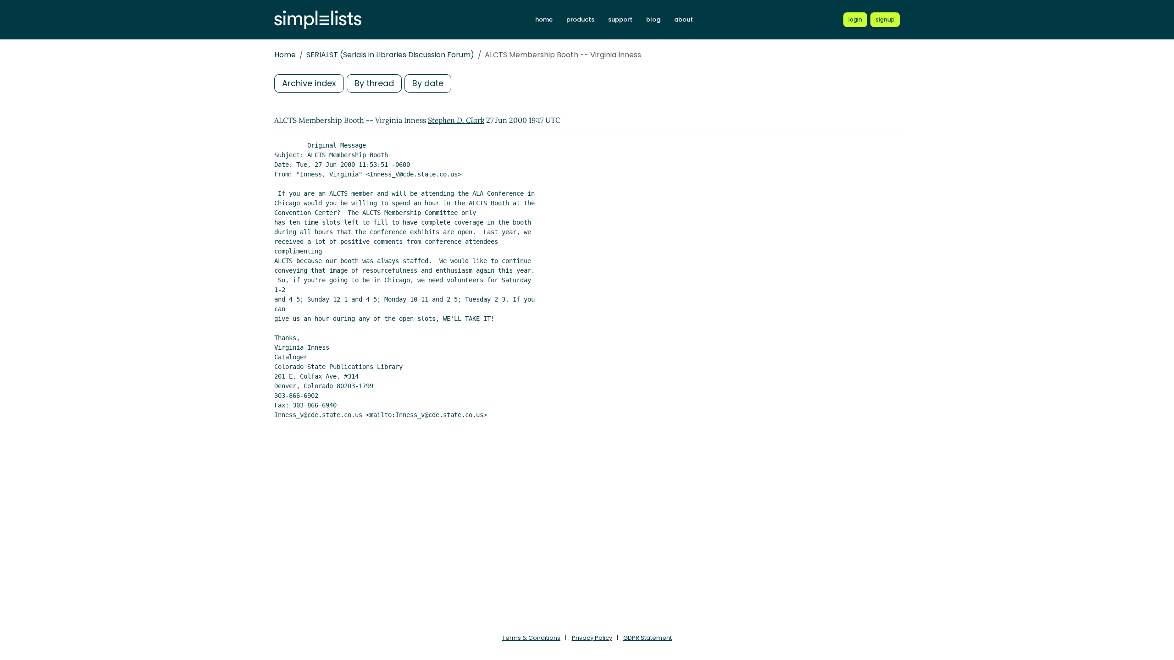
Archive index (309, 83)
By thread (374, 83)
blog (653, 19)
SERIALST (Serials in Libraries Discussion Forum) (390, 55)
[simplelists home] (317, 20)
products (580, 19)
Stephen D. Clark (456, 120)
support (620, 19)
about (683, 19)
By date (427, 83)
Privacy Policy (592, 637)
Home (285, 55)
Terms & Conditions (531, 637)
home (544, 19)
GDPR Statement (647, 637)
